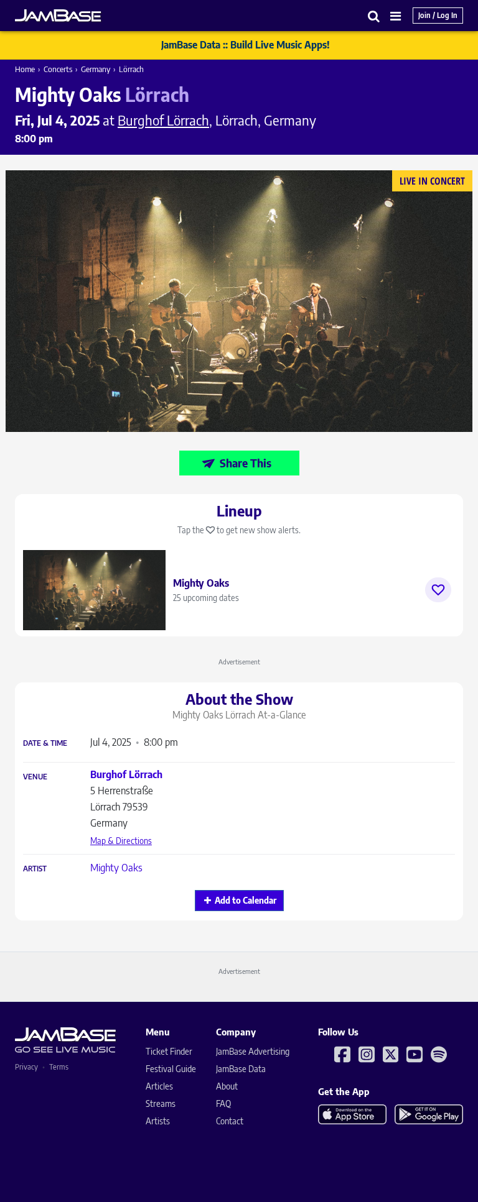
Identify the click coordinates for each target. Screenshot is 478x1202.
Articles (159, 1086)
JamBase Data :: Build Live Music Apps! (245, 45)
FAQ (223, 1103)
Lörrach (131, 69)
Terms (58, 1066)
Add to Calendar (245, 900)
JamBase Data (241, 1068)
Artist (35, 869)
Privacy (26, 1066)
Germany (95, 69)
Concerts (58, 69)
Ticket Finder (169, 1051)
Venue (35, 777)
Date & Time (45, 743)
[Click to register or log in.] (438, 589)
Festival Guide (171, 1068)
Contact (229, 1121)
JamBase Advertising (252, 1051)
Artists (158, 1121)
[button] (374, 16)
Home (25, 69)
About (227, 1086)
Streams (161, 1103)
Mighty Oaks (116, 867)
